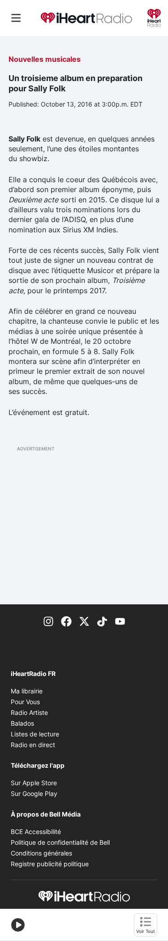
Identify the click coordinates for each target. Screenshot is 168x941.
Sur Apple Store (34, 783)
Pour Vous (25, 702)
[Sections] (16, 18)
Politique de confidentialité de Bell (60, 842)
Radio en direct (33, 745)
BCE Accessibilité (36, 831)
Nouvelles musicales (45, 59)
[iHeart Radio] (154, 17)
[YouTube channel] (120, 620)
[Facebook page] (66, 620)
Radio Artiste (29, 712)
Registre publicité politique (50, 864)
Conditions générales (41, 853)
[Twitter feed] (84, 620)
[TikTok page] (102, 620)
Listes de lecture (35, 734)
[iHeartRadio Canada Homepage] (86, 18)
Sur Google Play (34, 793)
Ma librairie (27, 691)
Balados (22, 723)
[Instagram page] (48, 620)
